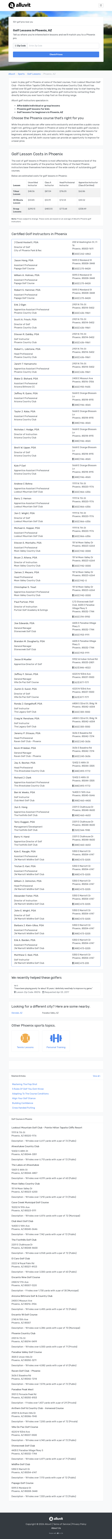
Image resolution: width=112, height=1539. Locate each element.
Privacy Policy (79, 1524)
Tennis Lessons (25, 1047)
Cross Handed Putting (23, 1107)
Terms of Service (61, 1524)
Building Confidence (22, 1103)
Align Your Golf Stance (24, 1098)
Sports (21, 74)
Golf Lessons (34, 74)
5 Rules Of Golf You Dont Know (28, 1089)
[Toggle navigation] (101, 5)
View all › (97, 1076)
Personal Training (55, 1047)
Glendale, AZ (16, 1013)
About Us (56, 1528)
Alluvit (11, 74)
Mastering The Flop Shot (24, 1084)
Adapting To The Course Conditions (30, 1093)
